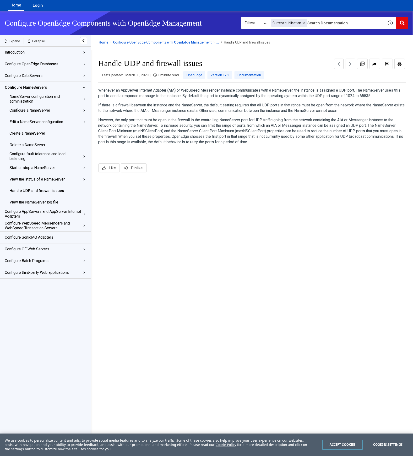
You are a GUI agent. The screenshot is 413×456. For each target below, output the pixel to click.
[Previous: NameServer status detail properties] (339, 64)
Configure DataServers (24, 75)
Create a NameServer (27, 133)
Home (16, 5)
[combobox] (327, 23)
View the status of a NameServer (37, 179)
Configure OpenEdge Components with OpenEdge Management (162, 42)
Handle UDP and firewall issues (37, 190)
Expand (14, 41)
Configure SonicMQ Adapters (29, 237)
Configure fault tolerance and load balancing (37, 156)
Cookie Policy (226, 444)
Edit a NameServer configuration (36, 122)
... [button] (217, 42)
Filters (250, 23)
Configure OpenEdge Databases (31, 64)
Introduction (15, 52)
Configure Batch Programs (27, 260)
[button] (303, 23)
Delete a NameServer (27, 145)
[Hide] (83, 40)
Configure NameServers (26, 87)
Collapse (38, 41)
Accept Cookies (343, 444)
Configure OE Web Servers (27, 249)
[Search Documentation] (402, 23)
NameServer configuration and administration (35, 99)
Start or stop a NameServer (32, 167)
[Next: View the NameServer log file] (350, 64)
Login (38, 5)
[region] (206, 445)
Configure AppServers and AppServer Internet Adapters (43, 214)
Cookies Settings (387, 444)
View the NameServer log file (34, 202)
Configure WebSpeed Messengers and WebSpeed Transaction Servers (37, 225)
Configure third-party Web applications (37, 272)
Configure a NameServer (30, 110)
